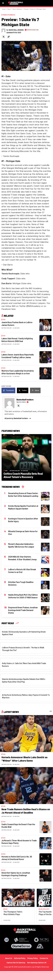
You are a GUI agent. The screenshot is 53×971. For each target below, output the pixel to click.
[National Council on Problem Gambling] (42, 940)
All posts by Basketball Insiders (16, 418)
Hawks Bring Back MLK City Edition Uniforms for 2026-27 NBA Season (23, 596)
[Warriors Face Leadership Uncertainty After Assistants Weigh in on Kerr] (45, 373)
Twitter (24, 390)
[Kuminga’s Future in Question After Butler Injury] (45, 521)
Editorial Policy (19, 958)
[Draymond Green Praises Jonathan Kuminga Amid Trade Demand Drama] (45, 610)
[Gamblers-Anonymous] (40, 946)
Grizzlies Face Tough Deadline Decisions (20, 583)
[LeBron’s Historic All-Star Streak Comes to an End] (45, 572)
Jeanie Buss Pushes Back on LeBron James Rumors (16, 323)
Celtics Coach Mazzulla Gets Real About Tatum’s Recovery (23, 475)
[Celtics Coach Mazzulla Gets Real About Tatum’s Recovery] (26, 457)
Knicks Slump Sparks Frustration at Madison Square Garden (23, 507)
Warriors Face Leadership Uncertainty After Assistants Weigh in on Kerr (17, 372)
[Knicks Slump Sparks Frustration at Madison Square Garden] (45, 508)
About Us (8, 958)
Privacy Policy (32, 958)
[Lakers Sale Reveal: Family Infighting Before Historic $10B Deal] (45, 341)
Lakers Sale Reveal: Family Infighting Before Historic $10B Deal (17, 339)
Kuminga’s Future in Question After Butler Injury (23, 519)
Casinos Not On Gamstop (16, 963)
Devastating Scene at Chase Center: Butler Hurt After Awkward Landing (23, 494)
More (37, 390)
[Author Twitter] (3, 37)
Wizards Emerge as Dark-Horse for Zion (23, 532)
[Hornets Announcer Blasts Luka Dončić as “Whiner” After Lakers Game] (26, 733)
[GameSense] (21, 946)
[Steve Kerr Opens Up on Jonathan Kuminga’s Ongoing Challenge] (45, 875)
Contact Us (44, 958)
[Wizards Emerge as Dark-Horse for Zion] (45, 534)
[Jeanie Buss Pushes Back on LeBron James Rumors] (45, 324)
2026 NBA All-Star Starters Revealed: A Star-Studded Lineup (22, 558)
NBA (4, 319)
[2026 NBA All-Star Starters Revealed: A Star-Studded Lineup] (45, 559)
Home (3, 9)
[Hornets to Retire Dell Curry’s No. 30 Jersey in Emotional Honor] (45, 859)
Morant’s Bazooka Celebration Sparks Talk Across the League (21, 545)
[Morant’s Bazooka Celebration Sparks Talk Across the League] (45, 547)
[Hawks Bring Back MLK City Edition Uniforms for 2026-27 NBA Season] (45, 597)
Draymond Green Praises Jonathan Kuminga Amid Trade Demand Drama (23, 610)
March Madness (17, 9)
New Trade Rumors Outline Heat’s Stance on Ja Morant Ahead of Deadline (25, 811)
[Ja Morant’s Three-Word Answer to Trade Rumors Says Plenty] (45, 843)
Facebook (10, 390)
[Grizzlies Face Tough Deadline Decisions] (45, 585)
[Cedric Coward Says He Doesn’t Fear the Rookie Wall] (45, 827)
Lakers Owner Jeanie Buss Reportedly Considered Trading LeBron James (17, 355)
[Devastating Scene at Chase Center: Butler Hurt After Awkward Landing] (45, 496)
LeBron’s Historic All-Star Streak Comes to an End (22, 570)
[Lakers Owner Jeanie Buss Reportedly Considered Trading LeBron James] (45, 357)
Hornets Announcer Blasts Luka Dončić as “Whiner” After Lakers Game (24, 759)
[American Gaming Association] (21, 940)
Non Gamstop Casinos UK (36, 963)
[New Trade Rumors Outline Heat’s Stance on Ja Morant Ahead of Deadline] (26, 785)
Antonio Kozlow (6, 328)
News (9, 9)
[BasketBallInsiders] (16, 3)
